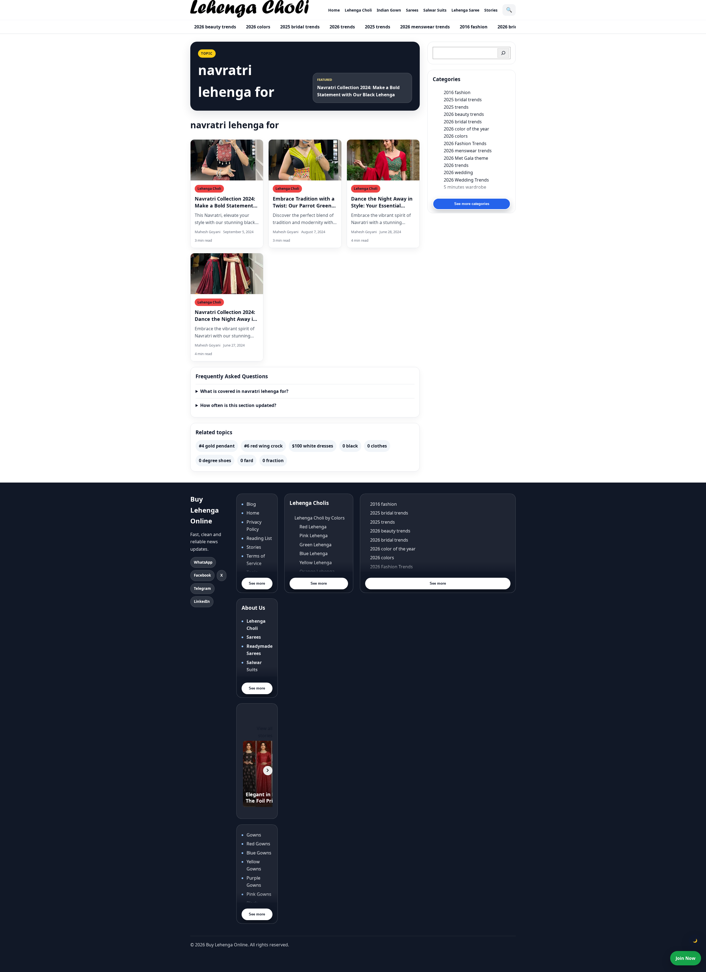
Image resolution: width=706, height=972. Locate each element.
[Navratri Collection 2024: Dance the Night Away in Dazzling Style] (227, 273)
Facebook (202, 575)
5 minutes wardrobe (465, 187)
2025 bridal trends (300, 27)
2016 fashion (474, 27)
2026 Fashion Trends (465, 143)
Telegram (202, 588)
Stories (491, 10)
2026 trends (342, 27)
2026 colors (258, 27)
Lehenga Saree (465, 10)
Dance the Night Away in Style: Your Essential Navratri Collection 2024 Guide (382, 202)
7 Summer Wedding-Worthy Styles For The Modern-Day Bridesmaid (477, 194)
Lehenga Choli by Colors (320, 518)
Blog (251, 504)
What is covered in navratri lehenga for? (244, 391)
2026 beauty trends (215, 27)
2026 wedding (458, 172)
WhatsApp (203, 562)
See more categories (471, 204)
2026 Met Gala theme (466, 158)
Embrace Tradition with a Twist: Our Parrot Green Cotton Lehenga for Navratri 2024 (304, 202)
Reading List (259, 538)
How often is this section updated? (238, 405)
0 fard (246, 460)
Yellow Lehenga (315, 563)
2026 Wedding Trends (466, 180)
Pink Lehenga (313, 535)
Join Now (686, 958)
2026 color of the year (466, 129)
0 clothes (377, 446)
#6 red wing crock (263, 446)
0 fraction (273, 460)
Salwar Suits (434, 10)
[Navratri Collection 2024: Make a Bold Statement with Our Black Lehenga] (227, 160)
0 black (350, 446)
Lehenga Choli (358, 10)
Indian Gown (389, 10)
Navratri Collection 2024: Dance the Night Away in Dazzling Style (225, 315)
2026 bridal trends (463, 122)
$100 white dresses (312, 446)
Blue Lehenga (313, 553)
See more (257, 583)
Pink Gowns (259, 894)
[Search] (503, 53)
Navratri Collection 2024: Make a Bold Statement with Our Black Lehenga (225, 202)
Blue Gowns (259, 853)
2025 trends (377, 27)
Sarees (412, 10)
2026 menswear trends (425, 27)
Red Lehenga (313, 527)
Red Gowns (258, 844)
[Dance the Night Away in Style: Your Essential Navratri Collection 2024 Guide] (383, 160)
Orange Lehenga (317, 571)
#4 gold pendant (217, 446)
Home (334, 10)
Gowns (254, 835)
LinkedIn (202, 601)
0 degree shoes (215, 460)
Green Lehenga (315, 545)
